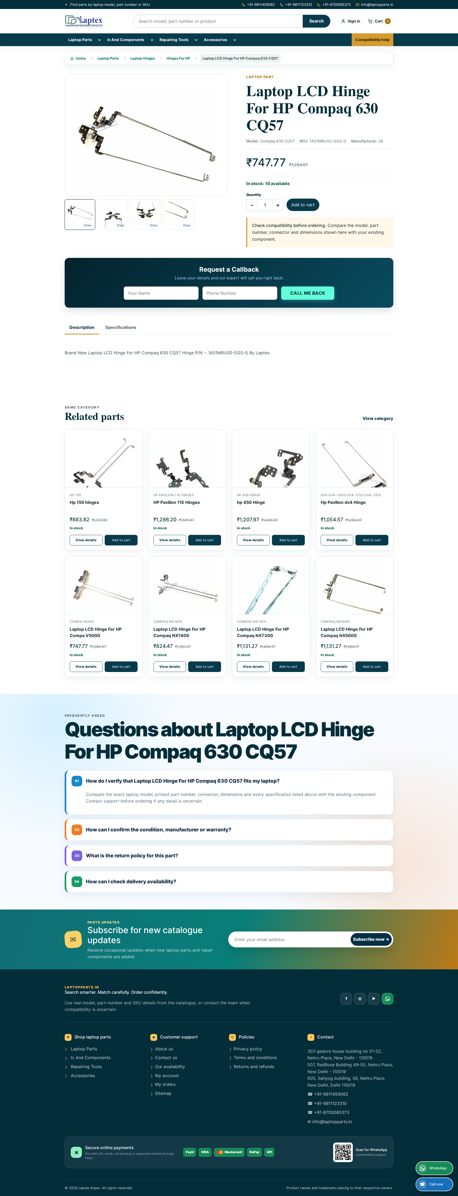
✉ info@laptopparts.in (329, 1121)
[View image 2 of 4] (113, 214)
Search (316, 21)
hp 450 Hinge (251, 502)
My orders (165, 1084)
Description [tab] (81, 327)
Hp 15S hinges (84, 502)
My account (167, 1075)
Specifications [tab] (120, 327)
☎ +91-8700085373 (328, 1112)
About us (164, 1048)
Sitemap (163, 1093)
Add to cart (303, 204)
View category (378, 418)
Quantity (253, 194)
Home (81, 58)
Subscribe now (371, 939)
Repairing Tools (174, 39)
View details (86, 540)
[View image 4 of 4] (179, 214)
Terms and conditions (255, 1057)
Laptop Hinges (142, 58)
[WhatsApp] (387, 999)
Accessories (215, 39)
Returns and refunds (254, 1066)
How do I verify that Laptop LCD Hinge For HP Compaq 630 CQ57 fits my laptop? (177, 781)
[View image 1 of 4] (80, 214)
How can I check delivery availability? (125, 882)
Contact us (166, 1057)
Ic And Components (125, 39)
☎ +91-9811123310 (327, 1103)
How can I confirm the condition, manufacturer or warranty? (153, 830)
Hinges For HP (178, 58)
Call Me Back (307, 293)
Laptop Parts (80, 39)
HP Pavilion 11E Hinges (176, 502)
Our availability (170, 1066)
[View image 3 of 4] (146, 214)
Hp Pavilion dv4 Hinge (343, 502)
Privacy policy (248, 1048)
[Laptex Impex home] (95, 21)
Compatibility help (372, 39)
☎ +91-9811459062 (327, 1094)
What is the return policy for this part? (126, 856)
